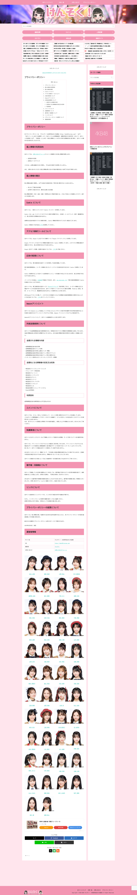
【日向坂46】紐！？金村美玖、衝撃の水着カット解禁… (67, 53)
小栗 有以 (61, 574)
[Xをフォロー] (50, 850)
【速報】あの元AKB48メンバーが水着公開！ (64, 43)
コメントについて (49, 108)
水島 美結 (46, 705)
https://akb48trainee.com (62, 543)
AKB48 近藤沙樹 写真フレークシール (49, 821)
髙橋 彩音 (76, 596)
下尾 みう (61, 596)
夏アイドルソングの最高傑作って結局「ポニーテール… (66, 51)
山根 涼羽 (32, 661)
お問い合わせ (97, 890)
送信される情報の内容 (52, 102)
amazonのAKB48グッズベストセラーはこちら (54, 72)
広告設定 (40, 280)
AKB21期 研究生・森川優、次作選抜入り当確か (65, 48)
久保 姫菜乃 (61, 727)
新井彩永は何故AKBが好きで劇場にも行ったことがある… (67, 46)
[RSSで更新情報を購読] (57, 850)
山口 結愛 (61, 749)
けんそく (57, 546)
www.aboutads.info (62, 280)
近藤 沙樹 (76, 771)
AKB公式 (68, 38)
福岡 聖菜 (46, 574)
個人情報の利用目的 (50, 87)
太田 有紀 (61, 661)
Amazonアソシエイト (50, 98)
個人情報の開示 (49, 89)
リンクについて (49, 115)
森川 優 (32, 815)
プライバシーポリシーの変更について (54, 117)
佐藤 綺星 (76, 661)
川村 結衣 (46, 770)
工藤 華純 (46, 727)
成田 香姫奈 (32, 749)
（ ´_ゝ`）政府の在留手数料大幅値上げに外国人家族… (98, 46)
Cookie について (49, 91)
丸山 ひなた (32, 793)
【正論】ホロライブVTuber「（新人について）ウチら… (36, 51)
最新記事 (37, 32)
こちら (41, 224)
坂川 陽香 (46, 596)
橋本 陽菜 (61, 617)
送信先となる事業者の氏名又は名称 (55, 104)
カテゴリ (37, 38)
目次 (52, 82)
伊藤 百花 (76, 748)
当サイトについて (81, 890)
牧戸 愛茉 (76, 793)
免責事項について (49, 110)
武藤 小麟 (61, 639)
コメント (68, 32)
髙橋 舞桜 (46, 793)
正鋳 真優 (32, 705)
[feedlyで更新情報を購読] (54, 850)
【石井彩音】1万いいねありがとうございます (95, 53)
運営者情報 (48, 119)
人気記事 (99, 32)
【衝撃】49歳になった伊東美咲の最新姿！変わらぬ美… (36, 56)
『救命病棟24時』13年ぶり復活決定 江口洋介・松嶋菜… (36, 53)
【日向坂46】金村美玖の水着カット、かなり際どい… (66, 56)
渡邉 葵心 (46, 815)
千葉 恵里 (76, 617)
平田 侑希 (61, 683)
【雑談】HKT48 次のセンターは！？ (93, 56)
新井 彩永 (32, 727)
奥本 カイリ (32, 770)
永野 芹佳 (46, 617)
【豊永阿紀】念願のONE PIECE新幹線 (93, 58)
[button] (113, 26)
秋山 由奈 (76, 705)
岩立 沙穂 (32, 574)
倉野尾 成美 (32, 596)
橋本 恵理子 (32, 683)
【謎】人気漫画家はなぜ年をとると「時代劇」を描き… (36, 48)
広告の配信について (50, 95)
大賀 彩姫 (61, 771)
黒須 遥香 (32, 639)
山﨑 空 (62, 705)
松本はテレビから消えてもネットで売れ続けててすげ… (36, 60)
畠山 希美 (46, 683)
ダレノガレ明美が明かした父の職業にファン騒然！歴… (36, 58)
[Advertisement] (68, 873)
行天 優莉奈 (76, 574)
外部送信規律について (50, 100)
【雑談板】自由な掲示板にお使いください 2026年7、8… (99, 51)
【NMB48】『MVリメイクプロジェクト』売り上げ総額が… (67, 60)
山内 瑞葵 (76, 639)
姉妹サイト (99, 38)
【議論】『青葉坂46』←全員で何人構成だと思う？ (66, 58)
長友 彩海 (46, 639)
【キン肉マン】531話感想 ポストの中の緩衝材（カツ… (36, 43)
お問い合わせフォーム (39, 154)
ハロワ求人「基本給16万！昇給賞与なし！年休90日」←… (98, 43)
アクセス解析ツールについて (52, 93)
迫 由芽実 (76, 727)
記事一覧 (90, 890)
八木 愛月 (46, 749)
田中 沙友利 (61, 793)
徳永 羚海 (32, 617)
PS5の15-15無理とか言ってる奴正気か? (94, 48)
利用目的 (48, 106)
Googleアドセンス (53, 286)
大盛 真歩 (46, 661)
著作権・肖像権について (51, 113)
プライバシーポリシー (50, 85)
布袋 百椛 (76, 683)
